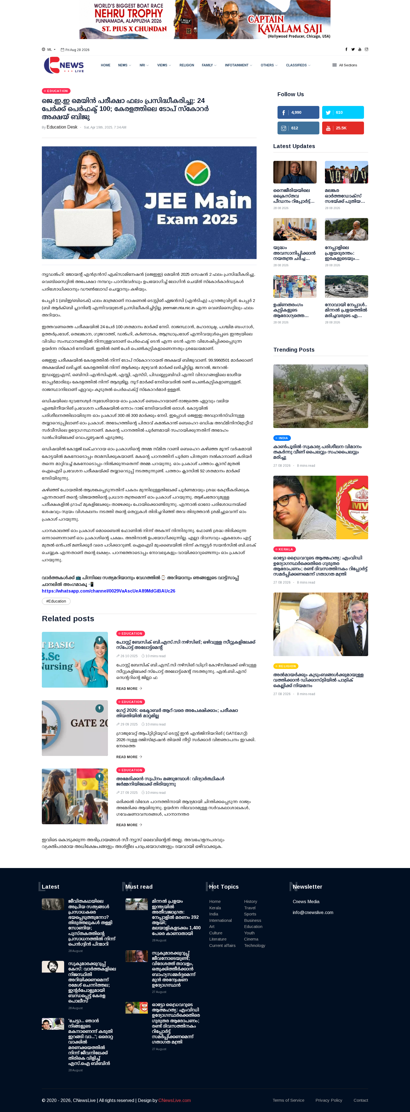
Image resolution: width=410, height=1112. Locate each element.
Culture (215, 932)
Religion (187, 65)
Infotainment (237, 65)
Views (162, 65)
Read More (127, 689)
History (250, 901)
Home (105, 65)
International (220, 920)
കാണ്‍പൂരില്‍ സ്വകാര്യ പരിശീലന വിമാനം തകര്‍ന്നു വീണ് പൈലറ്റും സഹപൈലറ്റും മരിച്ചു (317, 452)
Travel (249, 907)
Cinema (251, 939)
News (122, 65)
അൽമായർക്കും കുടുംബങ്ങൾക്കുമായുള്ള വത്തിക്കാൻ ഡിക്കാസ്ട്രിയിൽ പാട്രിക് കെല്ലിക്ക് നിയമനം (318, 680)
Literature (217, 939)
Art (211, 926)
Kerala (215, 907)
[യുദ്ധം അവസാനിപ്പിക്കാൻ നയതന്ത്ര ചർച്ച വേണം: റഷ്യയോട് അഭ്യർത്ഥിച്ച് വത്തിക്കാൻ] (295, 229)
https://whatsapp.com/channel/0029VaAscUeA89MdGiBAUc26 (108, 591)
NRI (142, 65)
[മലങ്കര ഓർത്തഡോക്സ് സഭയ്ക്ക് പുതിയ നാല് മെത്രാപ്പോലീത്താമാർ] (346, 172)
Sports (250, 914)
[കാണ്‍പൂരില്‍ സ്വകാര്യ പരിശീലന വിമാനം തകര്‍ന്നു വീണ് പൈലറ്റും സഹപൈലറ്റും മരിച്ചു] (320, 396)
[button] (49, 50)
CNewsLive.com (174, 1100)
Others (267, 65)
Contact (361, 1100)
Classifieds (296, 65)
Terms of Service (288, 1100)
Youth (249, 932)
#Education (56, 601)
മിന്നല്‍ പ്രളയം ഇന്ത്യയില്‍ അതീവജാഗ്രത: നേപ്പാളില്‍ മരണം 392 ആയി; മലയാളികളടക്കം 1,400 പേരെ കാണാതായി (176, 917)
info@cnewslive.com (313, 912)
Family (207, 65)
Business (252, 920)
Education (253, 926)
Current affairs (222, 945)
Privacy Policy (329, 1100)
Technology (255, 945)
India (213, 914)
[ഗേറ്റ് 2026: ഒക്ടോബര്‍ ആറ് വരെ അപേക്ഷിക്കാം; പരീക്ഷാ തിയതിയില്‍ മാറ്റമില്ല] (75, 728)
